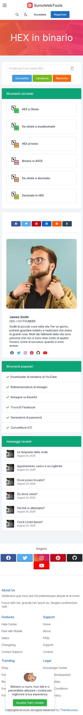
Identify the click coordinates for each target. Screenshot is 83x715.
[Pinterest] (36, 223)
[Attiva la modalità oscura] (25, 14)
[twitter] (19, 352)
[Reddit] (57, 223)
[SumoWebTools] (45, 5)
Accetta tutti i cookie (30, 702)
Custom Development (56, 674)
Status (5, 638)
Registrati (60, 14)
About (47, 631)
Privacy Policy (52, 695)
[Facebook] (16, 223)
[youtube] (45, 352)
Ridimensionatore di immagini (29, 387)
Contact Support (12, 651)
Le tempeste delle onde (32, 452)
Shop (5, 667)
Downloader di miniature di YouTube (34, 376)
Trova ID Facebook (23, 407)
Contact (48, 651)
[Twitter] (26, 223)
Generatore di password (26, 417)
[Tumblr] (67, 223)
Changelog (9, 644)
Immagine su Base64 (24, 397)
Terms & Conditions (55, 688)
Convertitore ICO (21, 427)
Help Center (9, 624)
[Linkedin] (46, 223)
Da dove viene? (27, 494)
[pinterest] (32, 352)
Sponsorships (51, 681)
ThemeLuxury (69, 710)
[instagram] (25, 352)
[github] (39, 352)
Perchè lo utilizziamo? (31, 508)
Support (48, 644)
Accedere (40, 14)
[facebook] (12, 352)
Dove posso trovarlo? (31, 480)
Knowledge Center (55, 667)
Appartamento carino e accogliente (39, 466)
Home (47, 624)
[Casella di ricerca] (17, 14)
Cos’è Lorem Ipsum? (30, 522)
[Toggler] (5, 5)
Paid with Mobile (12, 631)
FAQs (46, 638)
